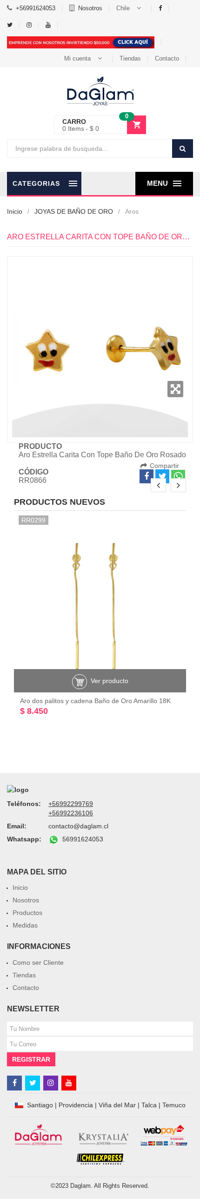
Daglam (80, 1185)
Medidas (25, 925)
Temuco (174, 1105)
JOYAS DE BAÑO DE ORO (73, 211)
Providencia (76, 1105)
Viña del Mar (117, 1105)
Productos (27, 912)
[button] (130, 8)
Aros (132, 211)
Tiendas (130, 58)
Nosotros (90, 8)
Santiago (40, 1105)
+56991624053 (35, 8)
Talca (149, 1105)
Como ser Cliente (38, 962)
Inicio (14, 211)
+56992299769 (70, 803)
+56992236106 (70, 813)
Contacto (167, 58)
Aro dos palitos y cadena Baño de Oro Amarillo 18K (95, 700)
